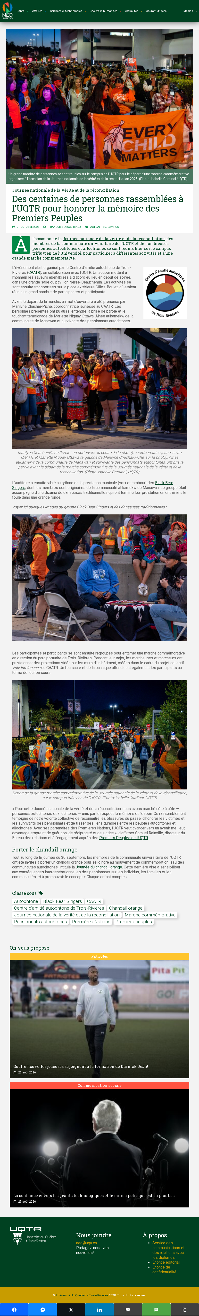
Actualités (98, 227)
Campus (113, 227)
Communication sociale (100, 1085)
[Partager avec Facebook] (14, 1309)
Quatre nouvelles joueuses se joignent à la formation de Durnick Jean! (80, 1066)
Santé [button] (20, 11)
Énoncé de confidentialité (164, 1269)
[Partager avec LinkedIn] (99, 1309)
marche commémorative (150, 915)
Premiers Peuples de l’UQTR (123, 837)
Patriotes (99, 956)
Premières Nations (91, 921)
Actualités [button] (131, 11)
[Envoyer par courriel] (128, 1309)
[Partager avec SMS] (156, 1309)
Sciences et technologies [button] (66, 11)
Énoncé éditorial (166, 1262)
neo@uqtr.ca (86, 1243)
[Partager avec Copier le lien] (185, 1309)
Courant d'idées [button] (156, 11)
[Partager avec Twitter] (71, 1309)
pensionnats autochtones (40, 921)
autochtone (26, 901)
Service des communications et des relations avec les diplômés (168, 1250)
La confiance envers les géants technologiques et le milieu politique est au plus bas (93, 1195)
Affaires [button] (37, 11)
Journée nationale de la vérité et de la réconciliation (114, 238)
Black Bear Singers (62, 901)
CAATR (34, 272)
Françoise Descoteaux (65, 227)
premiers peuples (134, 921)
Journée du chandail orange (99, 867)
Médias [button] (188, 11)
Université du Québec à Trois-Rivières (82, 1295)
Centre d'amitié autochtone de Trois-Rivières (59, 908)
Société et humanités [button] (103, 11)
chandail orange (125, 908)
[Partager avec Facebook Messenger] (42, 1309)
